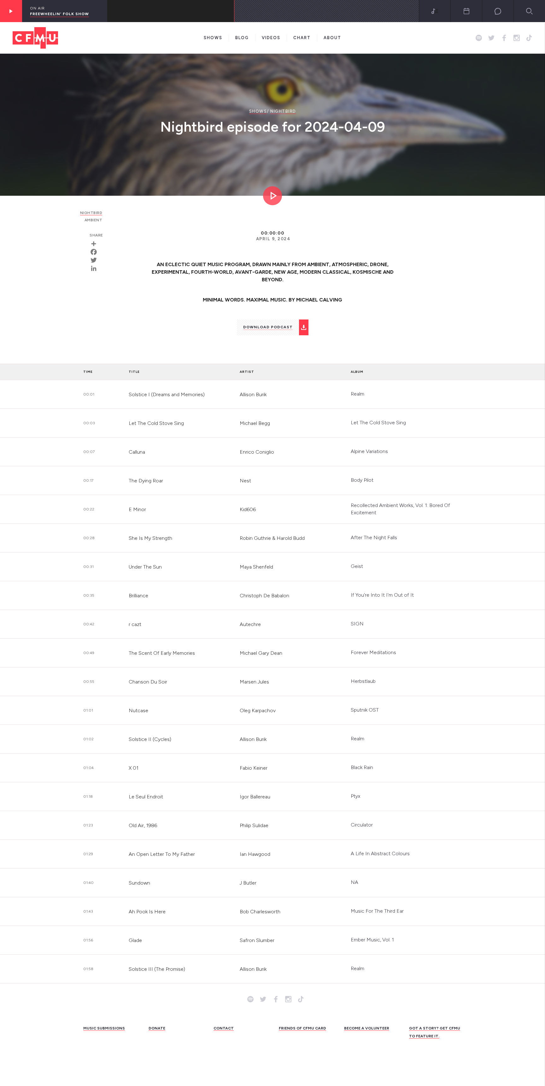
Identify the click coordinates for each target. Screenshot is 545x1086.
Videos (271, 38)
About (332, 38)
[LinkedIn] (96, 268)
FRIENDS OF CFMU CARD (302, 1028)
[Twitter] (96, 260)
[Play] (11, 11)
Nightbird (283, 111)
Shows (213, 38)
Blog (242, 38)
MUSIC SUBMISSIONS (104, 1028)
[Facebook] (96, 252)
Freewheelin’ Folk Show (59, 14)
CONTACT (224, 1028)
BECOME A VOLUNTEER (366, 1028)
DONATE (157, 1028)
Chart (302, 38)
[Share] (96, 244)
